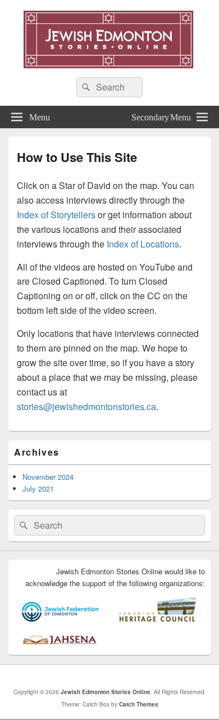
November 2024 (48, 476)
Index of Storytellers (56, 214)
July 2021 (38, 488)
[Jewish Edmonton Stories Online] (109, 64)
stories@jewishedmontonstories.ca (86, 406)
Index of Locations (143, 243)
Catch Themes (138, 704)
